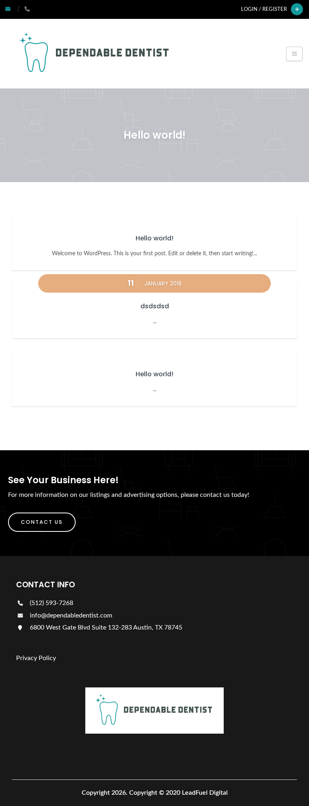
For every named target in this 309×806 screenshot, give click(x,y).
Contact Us (42, 522)
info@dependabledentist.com (71, 615)
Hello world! (154, 238)
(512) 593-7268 (50, 603)
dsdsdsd (154, 306)
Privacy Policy (36, 658)
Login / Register (264, 9)
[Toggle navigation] (294, 54)
